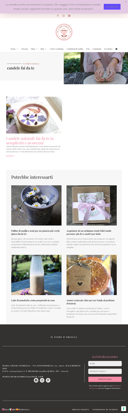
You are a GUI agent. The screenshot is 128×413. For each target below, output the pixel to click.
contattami (112, 6)
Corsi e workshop (57, 49)
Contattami (96, 49)
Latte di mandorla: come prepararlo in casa (33, 300)
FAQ (87, 49)
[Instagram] (63, 15)
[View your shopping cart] (116, 49)
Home (13, 49)
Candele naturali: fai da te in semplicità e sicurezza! (30, 140)
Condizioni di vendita (74, 49)
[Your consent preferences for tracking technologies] (123, 408)
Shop (33, 49)
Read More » (10, 156)
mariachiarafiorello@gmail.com (22, 377)
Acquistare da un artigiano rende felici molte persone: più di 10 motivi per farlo (88, 232)
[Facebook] (58, 15)
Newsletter (108, 49)
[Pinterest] (69, 15)
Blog (42, 49)
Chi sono (24, 49)
